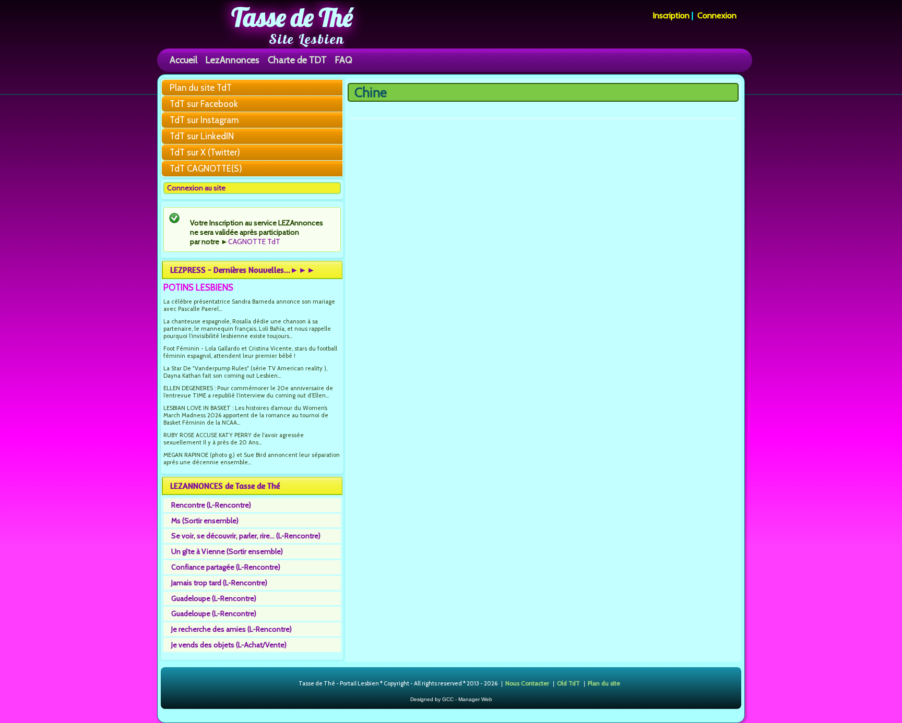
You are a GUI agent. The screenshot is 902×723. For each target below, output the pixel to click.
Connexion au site (196, 187)
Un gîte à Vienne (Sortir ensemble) (227, 551)
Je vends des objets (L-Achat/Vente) (229, 644)
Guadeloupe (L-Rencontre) (213, 598)
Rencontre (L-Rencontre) (211, 505)
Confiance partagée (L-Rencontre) (225, 567)
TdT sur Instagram (204, 120)
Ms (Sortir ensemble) (205, 520)
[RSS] (290, 684)
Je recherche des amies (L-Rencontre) (231, 629)
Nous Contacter (527, 683)
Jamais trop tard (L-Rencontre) (219, 582)
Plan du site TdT (201, 87)
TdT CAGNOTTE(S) (206, 168)
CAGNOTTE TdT (254, 241)
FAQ (343, 59)
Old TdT (568, 683)
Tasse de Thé (292, 17)
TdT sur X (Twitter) (205, 152)
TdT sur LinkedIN (202, 136)
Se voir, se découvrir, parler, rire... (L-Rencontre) (246, 535)
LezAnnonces (232, 59)
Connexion (717, 15)
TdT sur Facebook (204, 104)
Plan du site (604, 683)
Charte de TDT (297, 59)
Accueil (183, 59)
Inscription (671, 15)
